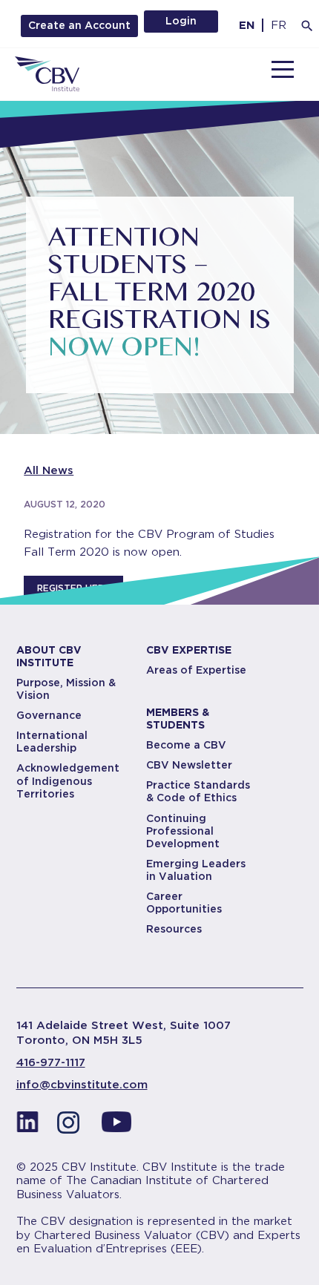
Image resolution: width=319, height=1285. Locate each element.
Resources (174, 929)
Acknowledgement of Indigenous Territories (67, 780)
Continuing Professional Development (183, 830)
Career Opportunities (184, 902)
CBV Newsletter (189, 765)
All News (48, 470)
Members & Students (177, 718)
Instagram (72, 1126)
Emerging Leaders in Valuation (196, 870)
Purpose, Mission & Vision (66, 689)
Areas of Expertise (196, 670)
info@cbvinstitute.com (82, 1084)
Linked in (27, 1126)
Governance (49, 715)
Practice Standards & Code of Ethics (198, 791)
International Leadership (52, 741)
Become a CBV (186, 745)
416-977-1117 (50, 1062)
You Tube (116, 1126)
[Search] (307, 26)
